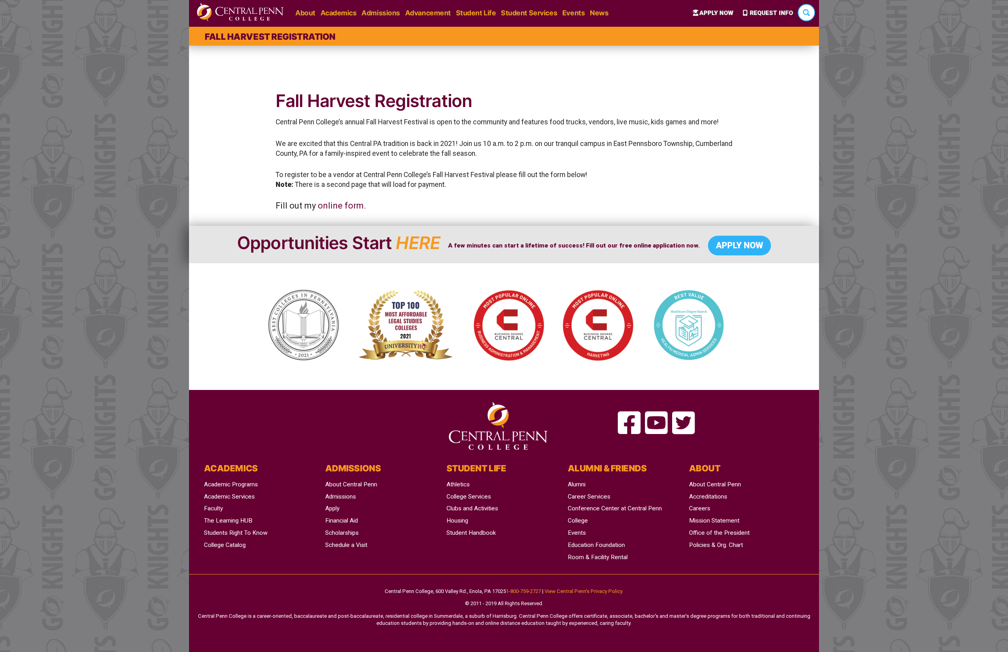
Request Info (771, 13)
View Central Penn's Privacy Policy (583, 591)
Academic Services (229, 496)
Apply (332, 508)
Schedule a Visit (346, 545)
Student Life (476, 13)
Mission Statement (714, 520)
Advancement (428, 13)
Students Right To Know (236, 532)
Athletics (458, 484)
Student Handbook (471, 532)
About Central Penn (351, 484)
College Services (469, 496)
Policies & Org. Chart (716, 545)
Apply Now (716, 13)
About (305, 13)
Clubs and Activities (472, 508)
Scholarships (342, 532)
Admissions (380, 13)
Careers (699, 508)
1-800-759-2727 (523, 591)
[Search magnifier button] (806, 12)
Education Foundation (596, 545)
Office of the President (719, 532)
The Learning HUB (228, 520)
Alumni (577, 484)
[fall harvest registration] (629, 423)
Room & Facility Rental (598, 557)
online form (341, 206)
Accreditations (708, 496)
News (599, 13)
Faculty (213, 508)
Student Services (529, 13)
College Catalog (225, 545)
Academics (339, 13)
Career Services (589, 496)
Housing (457, 520)
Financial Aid (341, 520)
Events (573, 13)
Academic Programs (231, 484)
